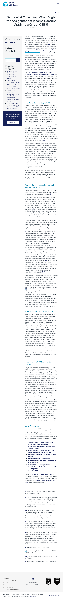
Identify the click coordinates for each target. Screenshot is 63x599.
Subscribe (6, 585)
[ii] (25, 59)
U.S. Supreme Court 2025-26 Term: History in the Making (13, 86)
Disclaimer (6, 578)
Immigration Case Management (11, 589)
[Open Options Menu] (58, 12)
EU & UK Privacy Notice (9, 580)
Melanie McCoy (46, 474)
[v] (33, 209)
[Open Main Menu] (58, 4)
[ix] (26, 289)
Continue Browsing (53, 595)
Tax (8, 54)
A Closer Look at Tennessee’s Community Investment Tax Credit (12, 74)
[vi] (26, 232)
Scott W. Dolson (10, 42)
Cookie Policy (33, 596)
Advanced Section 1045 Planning (39, 458)
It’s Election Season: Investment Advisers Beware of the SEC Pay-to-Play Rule (13, 106)
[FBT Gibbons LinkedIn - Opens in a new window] (33, 579)
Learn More (12, 122)
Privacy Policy (7, 583)
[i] (49, 44)
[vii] (46, 260)
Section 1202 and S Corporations (39, 465)
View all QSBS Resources (36, 471)
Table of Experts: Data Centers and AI (13, 81)
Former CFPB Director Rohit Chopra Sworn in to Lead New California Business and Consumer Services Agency (13, 96)
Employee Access (8, 587)
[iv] (50, 194)
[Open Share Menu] (55, 12)
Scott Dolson (34, 474)
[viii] (43, 272)
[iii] (44, 140)
